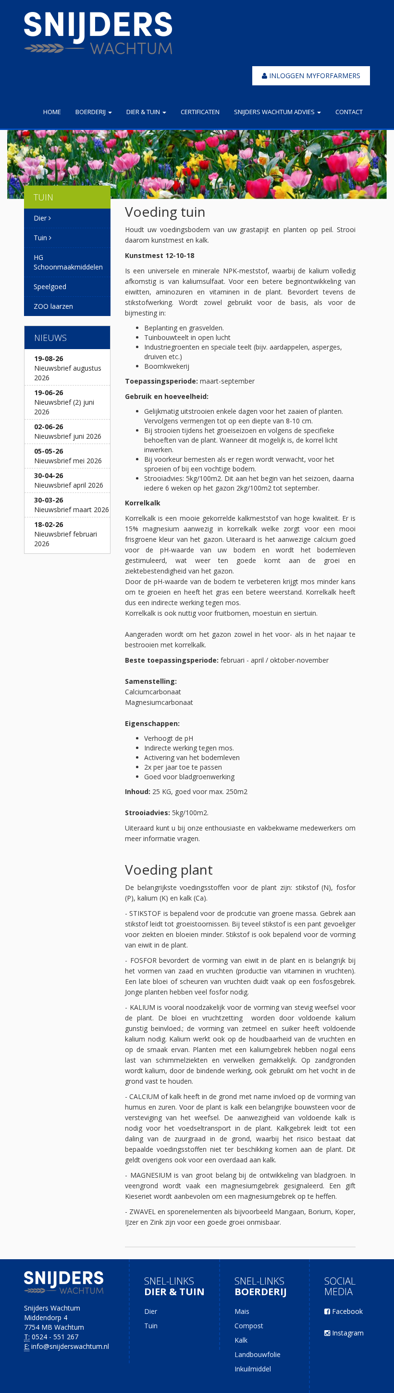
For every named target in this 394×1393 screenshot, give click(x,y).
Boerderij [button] (91, 111)
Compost (248, 1325)
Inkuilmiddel (252, 1368)
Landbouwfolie (257, 1354)
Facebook (346, 1311)
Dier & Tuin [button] (143, 111)
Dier (150, 1311)
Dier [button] (41, 217)
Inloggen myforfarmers (313, 75)
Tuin (151, 1325)
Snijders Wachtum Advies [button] (275, 111)
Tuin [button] (41, 237)
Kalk (240, 1340)
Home (52, 111)
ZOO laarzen (53, 306)
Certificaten (200, 111)
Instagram (347, 1332)
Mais (241, 1311)
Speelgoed (50, 286)
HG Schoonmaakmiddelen (68, 262)
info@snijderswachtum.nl (70, 1346)
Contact (349, 111)
